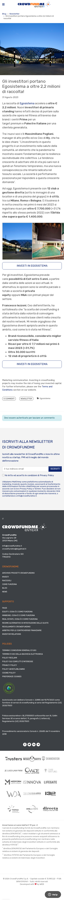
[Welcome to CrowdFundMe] (34, 4)
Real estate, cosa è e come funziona (20, 619)
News (4, 592)
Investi (5, 577)
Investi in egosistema (32, 265)
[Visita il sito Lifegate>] (50, 782)
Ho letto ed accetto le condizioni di (29, 475)
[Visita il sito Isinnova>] (32, 782)
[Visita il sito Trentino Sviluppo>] (32, 793)
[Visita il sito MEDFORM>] (13, 782)
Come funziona (9, 584)
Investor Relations (11, 634)
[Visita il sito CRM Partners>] (32, 808)
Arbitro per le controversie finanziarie (22, 630)
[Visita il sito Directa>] (50, 809)
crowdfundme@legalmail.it (14, 549)
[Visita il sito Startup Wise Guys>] (32, 758)
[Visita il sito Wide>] (32, 770)
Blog (4, 14)
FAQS (4, 608)
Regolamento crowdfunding (16, 626)
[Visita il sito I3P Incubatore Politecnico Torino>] (50, 794)
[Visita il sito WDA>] (13, 794)
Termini (37, 489)
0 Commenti (9, 399)
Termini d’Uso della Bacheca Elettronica (22, 654)
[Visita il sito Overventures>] (50, 771)
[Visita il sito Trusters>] (13, 758)
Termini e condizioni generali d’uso (19, 650)
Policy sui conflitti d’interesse (17, 661)
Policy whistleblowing (13, 669)
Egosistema (27, 103)
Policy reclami (9, 658)
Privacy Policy (47, 475)
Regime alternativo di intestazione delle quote (25, 623)
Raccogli (6, 580)
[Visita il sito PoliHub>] (13, 809)
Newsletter (14, 14)
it (3, 519)
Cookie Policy (9, 673)
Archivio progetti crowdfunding (18, 573)
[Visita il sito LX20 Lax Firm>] (13, 770)
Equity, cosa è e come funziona (17, 611)
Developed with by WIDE (32, 884)
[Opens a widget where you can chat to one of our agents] (53, 895)
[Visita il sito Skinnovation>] (50, 758)
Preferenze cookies (11, 676)
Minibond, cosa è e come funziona (18, 615)
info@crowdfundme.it (27, 496)
